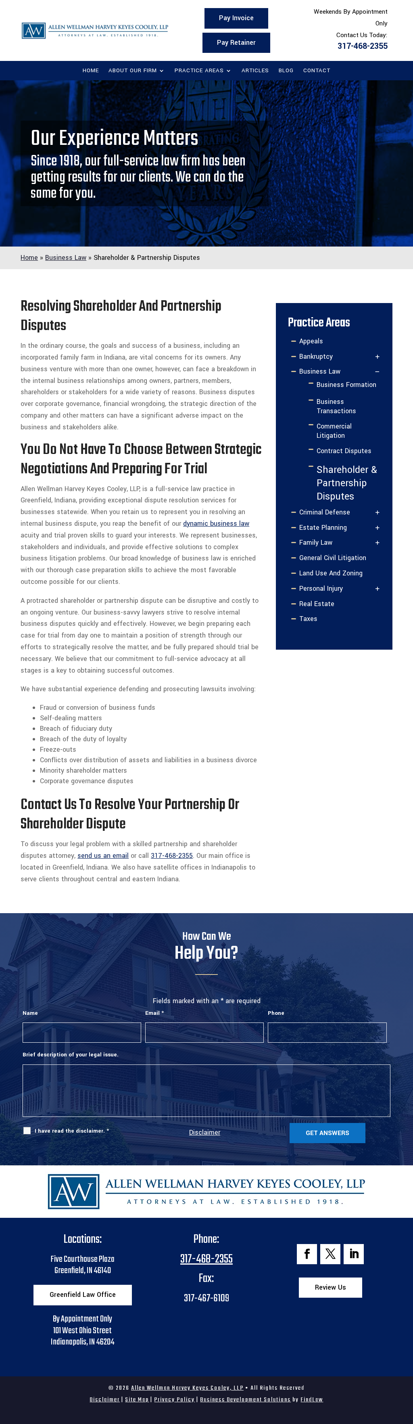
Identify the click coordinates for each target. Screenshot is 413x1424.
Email (154, 1013)
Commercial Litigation (334, 431)
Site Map (137, 1400)
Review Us (330, 1287)
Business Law (319, 371)
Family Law (315, 542)
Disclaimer (204, 1132)
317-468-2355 (363, 46)
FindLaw (311, 1400)
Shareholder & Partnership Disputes (347, 483)
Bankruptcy (316, 356)
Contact (316, 71)
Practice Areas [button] (199, 71)
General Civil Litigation (332, 557)
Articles (255, 71)
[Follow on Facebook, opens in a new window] (307, 1254)
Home (91, 71)
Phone (276, 1013)
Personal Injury (321, 588)
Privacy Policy (174, 1400)
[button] (405, 1365)
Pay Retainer (236, 42)
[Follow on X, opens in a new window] (330, 1254)
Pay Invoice (236, 18)
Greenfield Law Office (83, 1294)
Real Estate (316, 603)
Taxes (308, 618)
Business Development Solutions (245, 1400)
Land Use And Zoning (331, 573)
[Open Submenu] (377, 357)
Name (30, 1013)
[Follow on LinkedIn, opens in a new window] (354, 1254)
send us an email (103, 855)
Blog (286, 71)
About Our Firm (132, 71)
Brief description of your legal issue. (71, 1054)
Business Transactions (336, 406)
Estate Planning (323, 527)
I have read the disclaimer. (72, 1131)
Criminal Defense (324, 512)
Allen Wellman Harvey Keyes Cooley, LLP (187, 1388)
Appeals (311, 341)
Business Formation (346, 384)
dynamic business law (216, 523)
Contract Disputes (344, 451)
